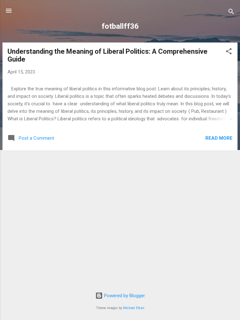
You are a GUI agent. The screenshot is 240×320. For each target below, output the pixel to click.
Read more (218, 138)
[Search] (231, 12)
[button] (228, 52)
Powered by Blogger (124, 295)
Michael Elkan (133, 308)
